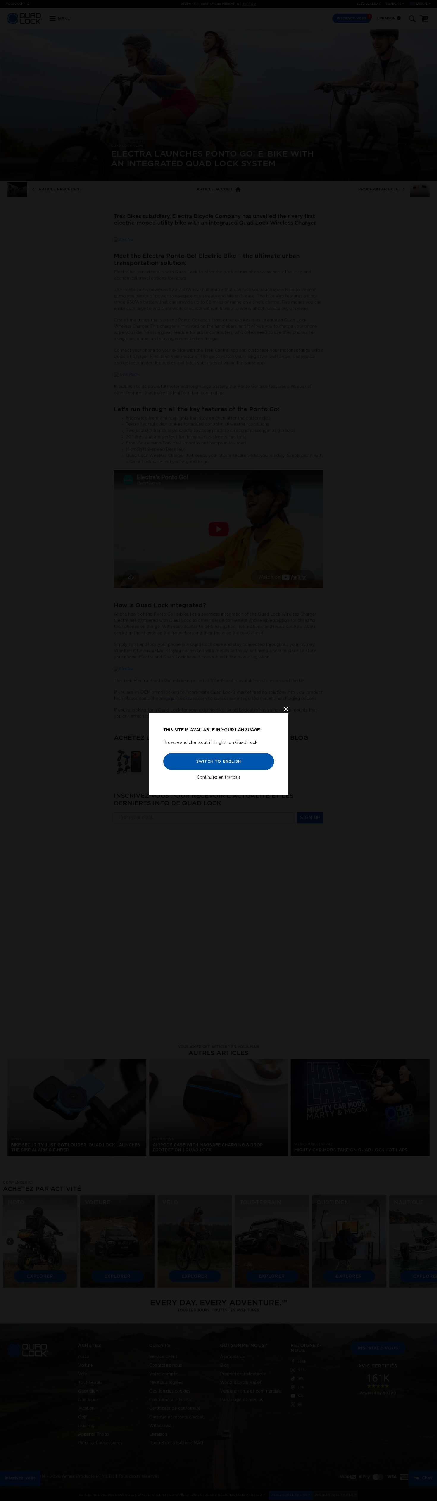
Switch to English (218, 761)
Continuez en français (218, 777)
